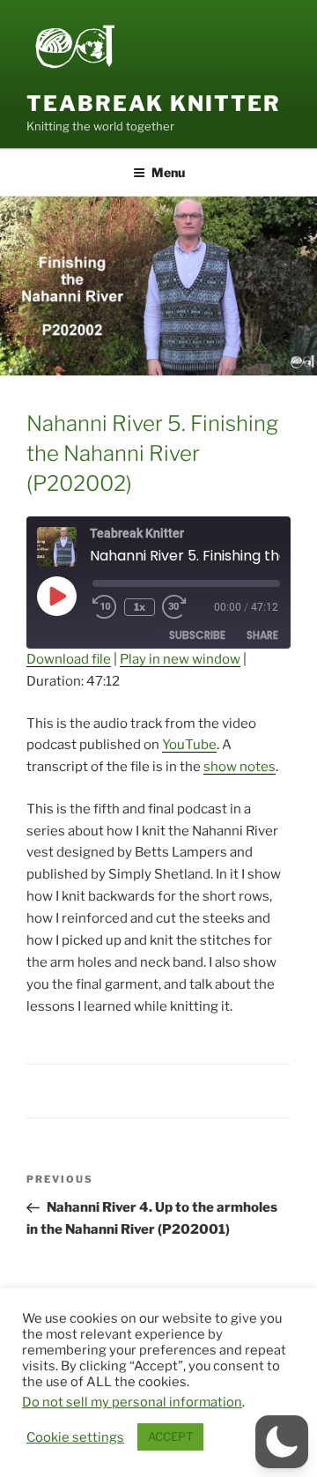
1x (139, 606)
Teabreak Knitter (153, 103)
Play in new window (180, 659)
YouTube (189, 745)
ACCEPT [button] (170, 1436)
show (220, 767)
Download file (68, 659)
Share (262, 634)
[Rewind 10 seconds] (104, 607)
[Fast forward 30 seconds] (186, 607)
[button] (281, 1441)
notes (258, 767)
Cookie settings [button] (75, 1437)
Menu (168, 172)
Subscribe (197, 634)
